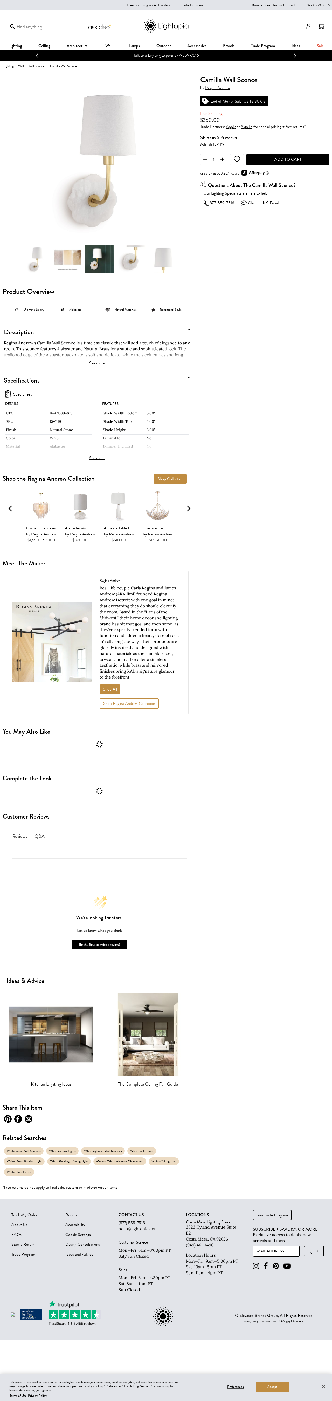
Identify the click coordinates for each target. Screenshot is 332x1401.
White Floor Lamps (19, 1171)
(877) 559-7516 (318, 5)
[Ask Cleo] (100, 26)
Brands (228, 46)
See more (97, 363)
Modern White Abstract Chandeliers (119, 1161)
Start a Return (23, 1244)
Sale (320, 46)
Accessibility (75, 1225)
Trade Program (192, 5)
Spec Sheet (22, 394)
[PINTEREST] (276, 1266)
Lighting (15, 46)
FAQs (16, 1234)
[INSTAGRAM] (256, 1266)
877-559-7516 (222, 203)
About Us (19, 1225)
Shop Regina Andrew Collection (129, 703)
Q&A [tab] (39, 836)
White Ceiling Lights (62, 1150)
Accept (272, 1387)
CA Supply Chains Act (291, 1321)
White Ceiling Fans (163, 1161)
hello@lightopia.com (138, 1228)
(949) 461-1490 (200, 1245)
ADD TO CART (288, 159)
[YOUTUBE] (287, 1266)
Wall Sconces (37, 66)
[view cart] (321, 26)
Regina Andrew (217, 88)
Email (274, 203)
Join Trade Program (272, 1215)
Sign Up (313, 1251)
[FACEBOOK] (266, 1266)
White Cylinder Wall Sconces (103, 1150)
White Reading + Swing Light (69, 1161)
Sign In (246, 127)
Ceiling (44, 46)
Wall (109, 46)
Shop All (110, 689)
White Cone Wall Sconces (24, 1150)
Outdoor (163, 46)
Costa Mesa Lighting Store (208, 1222)
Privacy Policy (250, 1321)
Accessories (196, 46)
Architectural (78, 46)
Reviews (72, 1215)
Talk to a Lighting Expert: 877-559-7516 (165, 55)
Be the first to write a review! (99, 944)
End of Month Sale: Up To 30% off (239, 101)
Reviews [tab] (19, 836)
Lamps (134, 46)
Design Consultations (82, 1244)
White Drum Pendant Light (24, 1161)
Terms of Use (268, 1321)
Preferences (235, 1387)
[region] (166, 1387)
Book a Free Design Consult (273, 5)
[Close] (323, 1386)
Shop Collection (170, 479)
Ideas (296, 46)
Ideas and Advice (79, 1254)
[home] (166, 31)
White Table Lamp (141, 1150)
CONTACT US (131, 1214)
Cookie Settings (78, 1234)
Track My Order (24, 1215)
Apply (231, 127)
